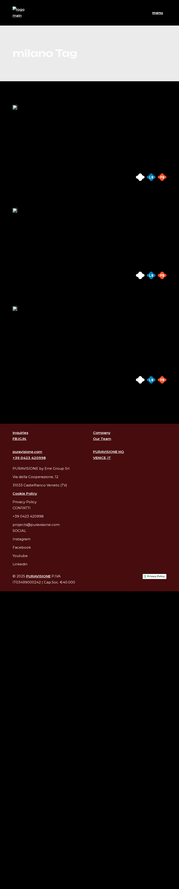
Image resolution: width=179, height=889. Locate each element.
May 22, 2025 (25, 222)
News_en (61, 119)
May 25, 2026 (25, 119)
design (76, 171)
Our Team (102, 438)
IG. (20, 438)
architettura (53, 171)
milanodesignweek (27, 183)
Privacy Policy (156, 576)
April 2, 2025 (26, 321)
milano (69, 177)
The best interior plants (63, 233)
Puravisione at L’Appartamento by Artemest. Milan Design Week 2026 (88, 135)
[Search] (8, 882)
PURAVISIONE (38, 576)
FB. (15, 438)
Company (101, 432)
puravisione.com (27, 451)
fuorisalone (23, 177)
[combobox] (89, 604)
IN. (24, 438)
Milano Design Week (56, 332)
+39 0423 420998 (29, 458)
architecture (24, 171)
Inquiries (20, 432)
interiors (48, 177)
